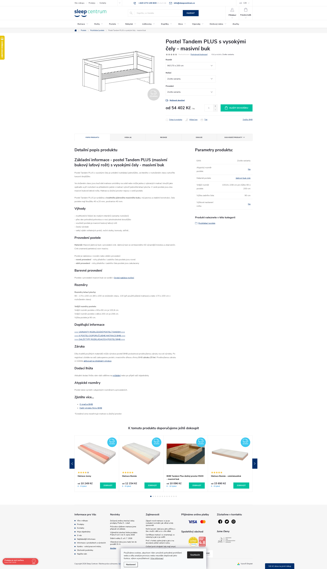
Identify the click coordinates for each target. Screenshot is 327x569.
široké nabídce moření (124, 277)
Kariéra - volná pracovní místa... (89, 546)
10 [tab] (171, 496)
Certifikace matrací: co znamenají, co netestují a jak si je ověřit (160, 536)
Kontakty (103, 3)
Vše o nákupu (79, 3)
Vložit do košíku (238, 108)
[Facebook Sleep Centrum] (220, 522)
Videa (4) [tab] (127, 137)
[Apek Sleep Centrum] (226, 540)
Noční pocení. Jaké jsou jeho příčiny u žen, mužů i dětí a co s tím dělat (160, 530)
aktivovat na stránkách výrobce (97, 361)
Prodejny (92, 3)
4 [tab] (157, 496)
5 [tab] (160, 496)
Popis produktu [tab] (92, 137)
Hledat (191, 13)
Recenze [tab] (163, 137)
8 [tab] (167, 496)
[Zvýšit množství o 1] (215, 106)
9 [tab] (169, 496)
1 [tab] (150, 496)
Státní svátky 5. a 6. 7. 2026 (121, 538)
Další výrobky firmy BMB (91, 408)
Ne (249, 169)
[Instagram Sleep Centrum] (233, 522)
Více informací (156, 558)
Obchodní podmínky (85, 550)
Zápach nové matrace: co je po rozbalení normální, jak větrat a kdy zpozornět (159, 523)
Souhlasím (195, 554)
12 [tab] (176, 496)
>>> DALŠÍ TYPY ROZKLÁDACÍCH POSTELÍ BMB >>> (99, 339)
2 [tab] (153, 496)
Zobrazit (107, 485)
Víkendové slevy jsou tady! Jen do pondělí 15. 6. (123, 543)
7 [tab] (164, 496)
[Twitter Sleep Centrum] (227, 522)
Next (254, 464)
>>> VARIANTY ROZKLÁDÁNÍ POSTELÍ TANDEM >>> (99, 332)
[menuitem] (82, 24)
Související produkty (233, 137)
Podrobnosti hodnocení (199, 55)
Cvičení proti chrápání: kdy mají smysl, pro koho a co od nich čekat (161, 547)
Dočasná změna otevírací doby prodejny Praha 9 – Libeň (122, 522)
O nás (79, 535)
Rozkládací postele (206, 223)
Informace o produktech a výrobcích (91, 543)
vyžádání (117, 375)
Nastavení (131, 564)
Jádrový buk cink (243, 178)
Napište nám (82, 554)
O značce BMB (86, 404)
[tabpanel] (97, 463)
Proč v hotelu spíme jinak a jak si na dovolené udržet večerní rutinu (160, 541)
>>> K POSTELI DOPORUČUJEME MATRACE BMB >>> (99, 335)
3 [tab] (155, 496)
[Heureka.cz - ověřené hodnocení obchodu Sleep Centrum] (193, 541)
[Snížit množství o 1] (215, 109)
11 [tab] (173, 496)
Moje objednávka (83, 532)
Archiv (113, 548)
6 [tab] (162, 496)
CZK (245, 3)
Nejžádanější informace (86, 539)
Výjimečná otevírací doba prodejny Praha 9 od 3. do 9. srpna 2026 (123, 533)
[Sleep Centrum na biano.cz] (202, 542)
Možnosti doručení (177, 100)
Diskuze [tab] (199, 137)
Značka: (248, 120)
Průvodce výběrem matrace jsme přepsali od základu (123, 527)
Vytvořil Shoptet (247, 564)
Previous (72, 464)
